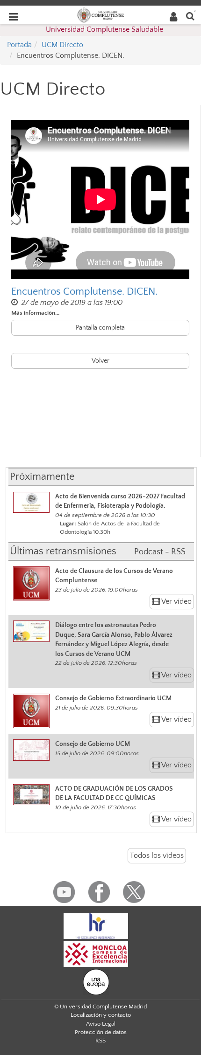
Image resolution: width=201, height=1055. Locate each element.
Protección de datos (101, 1032)
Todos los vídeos (157, 855)
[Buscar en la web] (190, 15)
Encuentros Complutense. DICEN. (84, 291)
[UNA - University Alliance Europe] (96, 981)
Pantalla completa (100, 327)
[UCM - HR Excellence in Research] (96, 925)
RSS (100, 1040)
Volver (100, 361)
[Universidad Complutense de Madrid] (100, 14)
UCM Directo (62, 45)
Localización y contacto (101, 1015)
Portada (19, 45)
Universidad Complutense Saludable (104, 29)
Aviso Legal (100, 1024)
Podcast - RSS (160, 552)
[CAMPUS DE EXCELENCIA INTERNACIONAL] (96, 953)
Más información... (35, 313)
